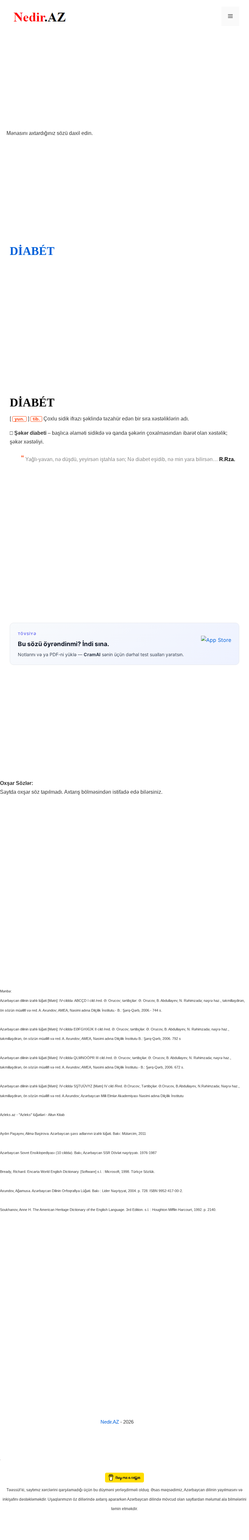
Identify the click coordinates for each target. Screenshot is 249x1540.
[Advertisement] (124, 80)
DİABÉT (32, 251)
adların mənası (11, 1468)
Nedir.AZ (110, 1422)
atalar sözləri (11, 1458)
